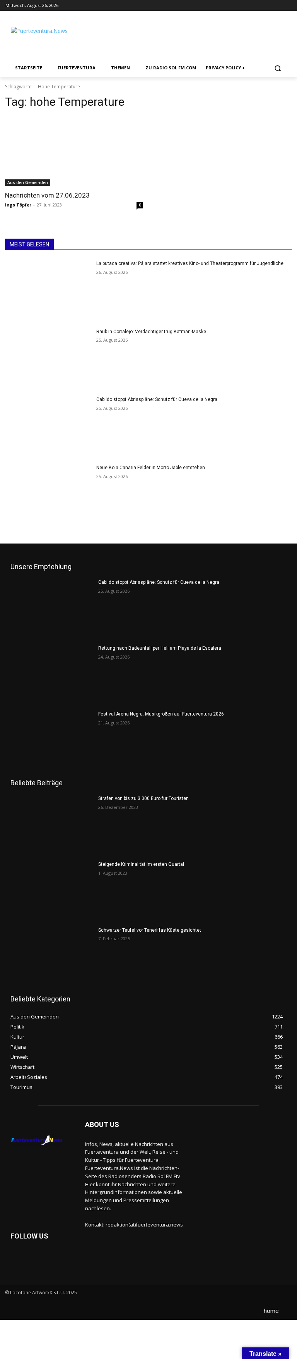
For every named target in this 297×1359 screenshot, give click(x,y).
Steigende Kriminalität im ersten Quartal (141, 864)
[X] (287, 5)
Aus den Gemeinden (27, 182)
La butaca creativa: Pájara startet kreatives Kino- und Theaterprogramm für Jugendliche (189, 263)
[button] (277, 68)
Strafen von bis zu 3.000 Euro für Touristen (143, 798)
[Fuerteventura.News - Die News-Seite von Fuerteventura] (53, 37)
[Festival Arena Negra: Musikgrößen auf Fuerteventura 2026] (51, 740)
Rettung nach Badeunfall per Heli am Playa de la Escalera (159, 648)
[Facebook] (265, 5)
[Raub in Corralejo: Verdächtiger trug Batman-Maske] (48, 359)
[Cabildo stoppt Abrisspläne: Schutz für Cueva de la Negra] (48, 426)
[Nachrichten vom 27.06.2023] (74, 151)
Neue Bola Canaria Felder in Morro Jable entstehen (150, 467)
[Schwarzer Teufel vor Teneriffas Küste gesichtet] (51, 956)
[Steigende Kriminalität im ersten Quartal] (51, 890)
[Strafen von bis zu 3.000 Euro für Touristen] (51, 824)
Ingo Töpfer (18, 205)
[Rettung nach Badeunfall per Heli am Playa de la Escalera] (51, 674)
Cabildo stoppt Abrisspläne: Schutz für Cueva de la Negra (156, 399)
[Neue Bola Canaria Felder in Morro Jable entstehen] (48, 494)
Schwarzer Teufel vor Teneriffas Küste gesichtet (149, 930)
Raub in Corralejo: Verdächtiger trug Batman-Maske (151, 331)
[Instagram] (276, 5)
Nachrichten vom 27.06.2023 (47, 195)
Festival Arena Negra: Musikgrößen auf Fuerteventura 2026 (161, 714)
